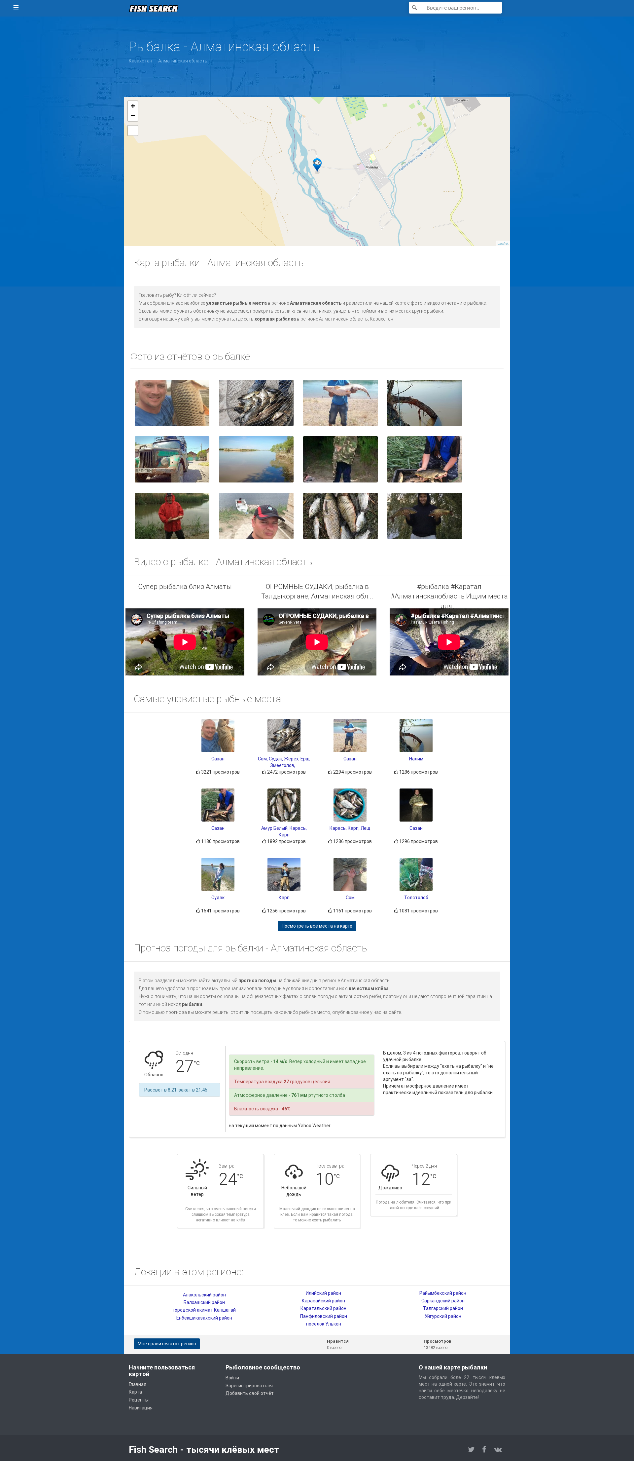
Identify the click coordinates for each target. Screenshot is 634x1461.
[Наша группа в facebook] (484, 1449)
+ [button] (133, 106)
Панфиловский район (323, 1316)
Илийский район (323, 1293)
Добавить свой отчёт (250, 1393)
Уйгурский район (443, 1316)
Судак (218, 897)
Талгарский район (443, 1308)
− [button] (133, 116)
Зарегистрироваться (249, 1385)
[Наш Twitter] (471, 1449)
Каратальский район (323, 1308)
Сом (350, 897)
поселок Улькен (323, 1323)
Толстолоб (416, 897)
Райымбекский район (442, 1293)
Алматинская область (182, 60)
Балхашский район (204, 1302)
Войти (232, 1377)
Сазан (218, 758)
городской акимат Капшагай (204, 1310)
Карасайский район (323, 1300)
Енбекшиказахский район (204, 1318)
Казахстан (140, 60)
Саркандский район (443, 1300)
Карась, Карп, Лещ (350, 828)
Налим (416, 758)
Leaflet (503, 243)
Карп (284, 897)
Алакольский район (204, 1294)
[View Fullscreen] (133, 130)
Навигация (141, 1407)
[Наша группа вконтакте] (498, 1449)
